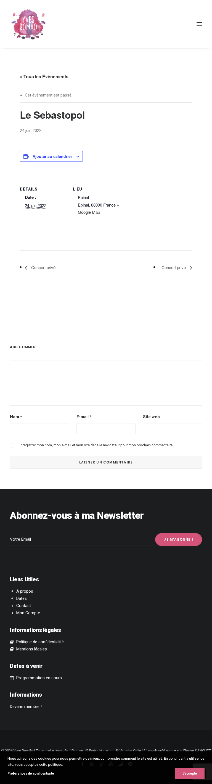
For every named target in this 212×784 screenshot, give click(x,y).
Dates (21, 598)
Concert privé (42, 267)
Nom (16, 416)
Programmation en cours (39, 677)
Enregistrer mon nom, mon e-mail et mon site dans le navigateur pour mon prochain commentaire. (96, 445)
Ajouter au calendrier (52, 156)
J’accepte (189, 773)
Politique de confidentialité (40, 641)
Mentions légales (31, 649)
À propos (24, 591)
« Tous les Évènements (44, 76)
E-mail (84, 416)
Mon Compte (28, 612)
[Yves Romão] (28, 24)
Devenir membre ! (26, 706)
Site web (151, 416)
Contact (23, 605)
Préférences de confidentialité (30, 773)
